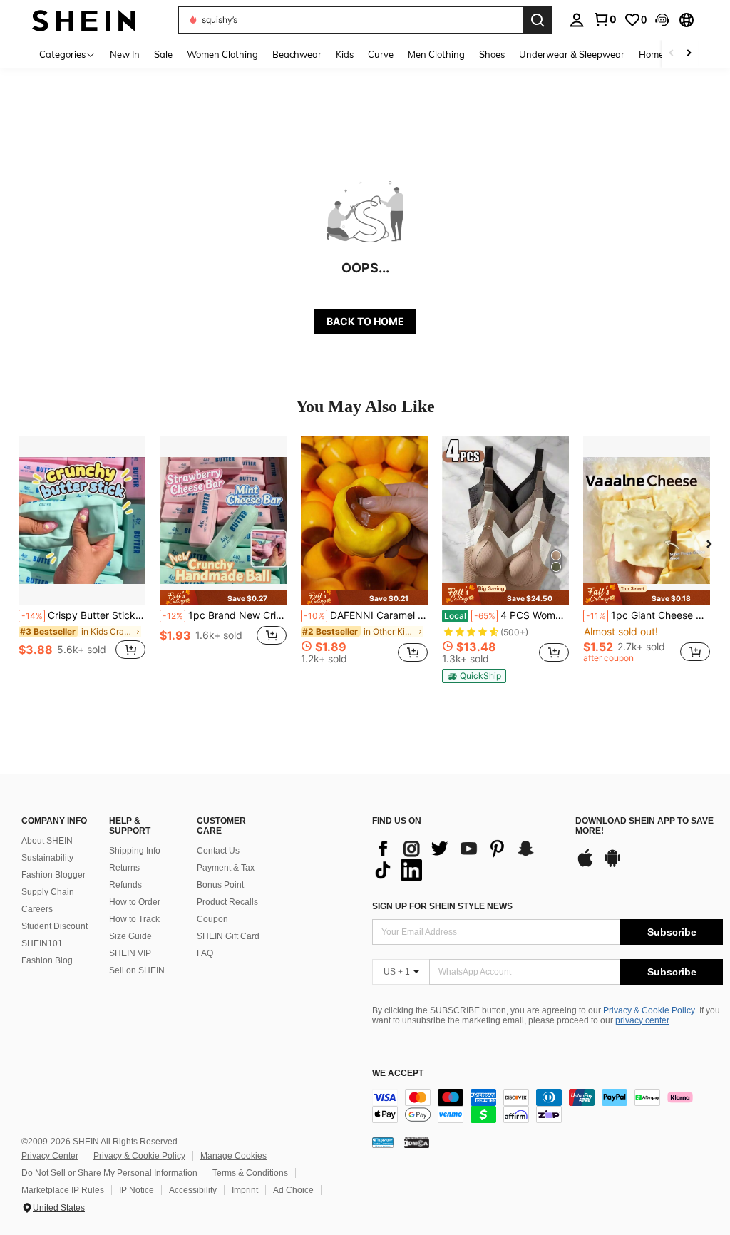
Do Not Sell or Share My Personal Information (109, 1173)
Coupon (212, 919)
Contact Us (218, 851)
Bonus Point (220, 885)
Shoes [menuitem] (492, 54)
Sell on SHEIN (137, 970)
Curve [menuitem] (381, 54)
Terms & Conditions (250, 1173)
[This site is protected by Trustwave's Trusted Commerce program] (383, 1142)
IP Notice (136, 1190)
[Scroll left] (672, 54)
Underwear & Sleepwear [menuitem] (571, 54)
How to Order (134, 902)
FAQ (205, 953)
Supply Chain (47, 892)
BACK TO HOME (365, 321)
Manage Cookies (233, 1156)
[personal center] (576, 20)
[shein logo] (83, 19)
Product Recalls (227, 902)
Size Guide (130, 936)
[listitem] (82, 555)
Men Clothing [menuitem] (436, 54)
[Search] (537, 20)
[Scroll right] (689, 54)
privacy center (642, 1020)
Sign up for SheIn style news (442, 906)
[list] (466, 859)
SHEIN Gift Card (228, 936)
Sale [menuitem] (163, 54)
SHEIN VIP (130, 953)
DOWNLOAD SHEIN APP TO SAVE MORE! (644, 826)
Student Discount (54, 926)
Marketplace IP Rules (62, 1190)
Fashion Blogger (53, 875)
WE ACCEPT (397, 1073)
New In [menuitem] (125, 54)
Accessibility (193, 1190)
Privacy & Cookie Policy (649, 1010)
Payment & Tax (226, 868)
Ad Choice (293, 1190)
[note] (223, 597)
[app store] (585, 865)
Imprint (245, 1190)
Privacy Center (49, 1156)
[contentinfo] (547, 1106)
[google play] (612, 865)
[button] (662, 20)
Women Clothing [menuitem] (222, 54)
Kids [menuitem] (345, 54)
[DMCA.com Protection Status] (416, 1142)
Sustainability (47, 858)
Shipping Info (134, 851)
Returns (124, 868)
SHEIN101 (42, 943)
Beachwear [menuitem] (297, 54)
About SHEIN (47, 841)
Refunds (125, 885)
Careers (37, 909)
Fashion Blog (47, 960)
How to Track (134, 919)
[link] (604, 19)
